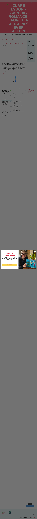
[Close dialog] (35, 251)
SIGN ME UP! (9, 264)
